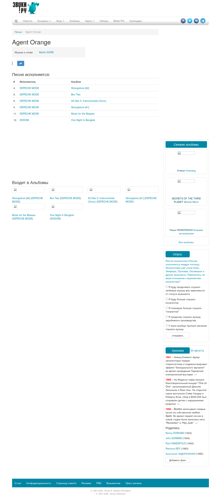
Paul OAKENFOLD (176, 443)
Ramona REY (173, 448)
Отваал (181, 170)
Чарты (89, 20)
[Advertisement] (110, 8)
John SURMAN (174, 438)
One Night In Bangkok (83, 120)
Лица (59, 20)
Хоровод (191, 170)
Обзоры (104, 20)
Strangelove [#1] (80, 107)
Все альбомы (186, 242)
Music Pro (119, 20)
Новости (27, 20)
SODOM (24, 120)
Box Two (75, 94)
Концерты (43, 20)
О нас (18, 483)
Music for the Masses (82, 113)
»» (195, 374)
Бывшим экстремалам (191, 231)
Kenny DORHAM (175, 433)
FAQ (98, 483)
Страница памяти (66, 483)
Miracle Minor (191, 202)
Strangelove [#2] (80, 88)
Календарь (136, 20)
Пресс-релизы (134, 483)
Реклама (86, 483)
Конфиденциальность (38, 483)
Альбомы (74, 20)
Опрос (177, 254)
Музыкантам (113, 483)
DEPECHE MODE (29, 88)
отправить (177, 335)
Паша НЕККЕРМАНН (181, 230)
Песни (18, 32)
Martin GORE (46, 52)
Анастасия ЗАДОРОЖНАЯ (180, 453)
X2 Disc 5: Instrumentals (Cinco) (88, 100)
